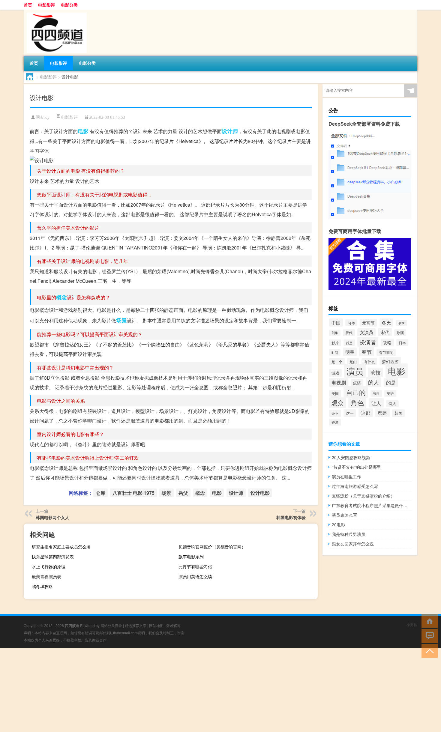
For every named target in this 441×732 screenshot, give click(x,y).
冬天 (386, 322)
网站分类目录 (111, 625)
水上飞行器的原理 (48, 566)
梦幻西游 (390, 361)
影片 (335, 342)
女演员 (366, 332)
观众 (338, 402)
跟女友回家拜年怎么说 (353, 544)
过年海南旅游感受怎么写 (355, 486)
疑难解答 (173, 625)
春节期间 (386, 352)
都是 (382, 412)
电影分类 (69, 5)
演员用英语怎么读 (195, 576)
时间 (335, 352)
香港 (335, 422)
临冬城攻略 (42, 586)
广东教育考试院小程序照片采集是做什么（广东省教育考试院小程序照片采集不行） (371, 505)
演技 (375, 372)
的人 (373, 382)
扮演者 (368, 342)
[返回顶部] (428, 650)
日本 (402, 342)
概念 (61, 297)
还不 (335, 413)
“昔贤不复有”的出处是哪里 (356, 467)
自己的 (356, 392)
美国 (335, 393)
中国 (336, 322)
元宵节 (368, 323)
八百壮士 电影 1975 (133, 492)
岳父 (183, 492)
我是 (349, 342)
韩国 (398, 413)
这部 (365, 412)
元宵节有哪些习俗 (195, 566)
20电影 (338, 524)
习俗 (351, 322)
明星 (349, 351)
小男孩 (411, 624)
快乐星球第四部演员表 (53, 557)
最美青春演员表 (46, 576)
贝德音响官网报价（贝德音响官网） (212, 547)
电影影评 (46, 5)
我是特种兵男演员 (348, 534)
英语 (390, 393)
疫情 (357, 383)
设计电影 (260, 492)
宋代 (384, 332)
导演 (400, 332)
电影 (83, 131)
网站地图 (156, 625)
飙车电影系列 (191, 557)
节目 (376, 393)
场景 (121, 320)
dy (47, 117)
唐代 (348, 332)
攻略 (387, 342)
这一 (350, 413)
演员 (354, 371)
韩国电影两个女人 (52, 517)
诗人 (392, 403)
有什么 (369, 361)
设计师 (230, 131)
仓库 (100, 492)
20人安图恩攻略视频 (351, 457)
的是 (391, 382)
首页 (28, 5)
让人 (376, 403)
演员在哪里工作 (346, 477)
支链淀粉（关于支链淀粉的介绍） (363, 496)
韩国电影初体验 (291, 517)
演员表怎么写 (344, 515)
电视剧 (339, 382)
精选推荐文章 (135, 625)
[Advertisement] (180, 690)
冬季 (401, 323)
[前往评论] (428, 635)
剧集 (335, 332)
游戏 (335, 373)
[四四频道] (55, 12)
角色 (357, 402)
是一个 (337, 361)
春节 (367, 351)
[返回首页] (428, 620)
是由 (353, 361)
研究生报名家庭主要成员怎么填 (61, 547)
